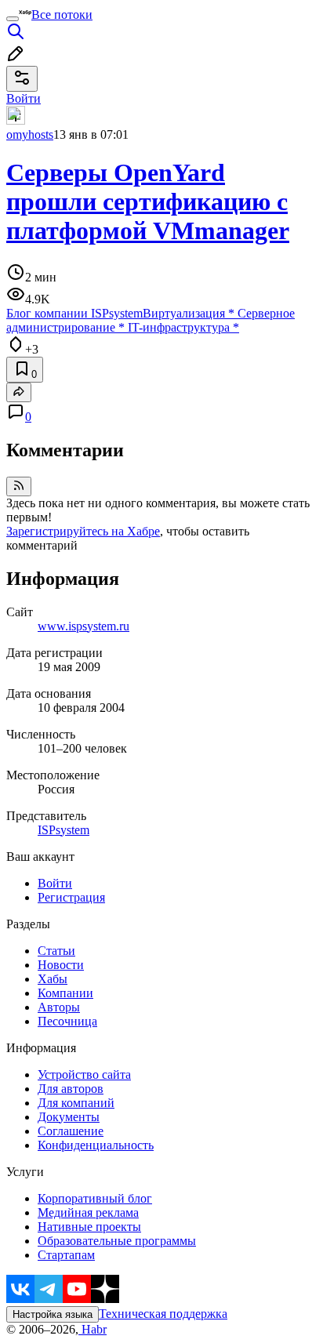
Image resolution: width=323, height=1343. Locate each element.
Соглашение (70, 1131)
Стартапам (66, 1254)
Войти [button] (23, 98)
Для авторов (70, 1088)
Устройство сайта (84, 1074)
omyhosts (29, 134)
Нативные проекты (89, 1226)
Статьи (56, 950)
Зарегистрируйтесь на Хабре (83, 531)
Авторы (59, 1007)
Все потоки (62, 14)
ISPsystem (63, 830)
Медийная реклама (88, 1212)
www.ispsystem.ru (83, 626)
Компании (65, 993)
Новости (61, 964)
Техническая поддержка (163, 1313)
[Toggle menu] (12, 18)
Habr (92, 1329)
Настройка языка (53, 1314)
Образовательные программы (117, 1240)
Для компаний (76, 1102)
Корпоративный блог (95, 1198)
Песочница (67, 1021)
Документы (69, 1116)
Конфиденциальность (96, 1145)
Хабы (52, 978)
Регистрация (71, 897)
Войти (55, 883)
